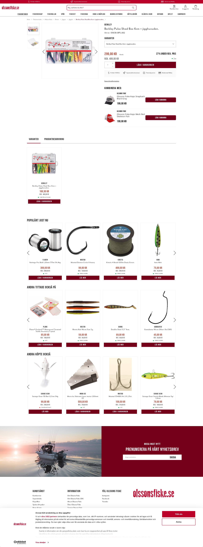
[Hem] (10, 7)
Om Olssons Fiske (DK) (75, 499)
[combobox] (101, 7)
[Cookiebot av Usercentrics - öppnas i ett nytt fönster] (20, 542)
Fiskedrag (84, 14)
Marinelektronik (116, 14)
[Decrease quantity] (112, 66)
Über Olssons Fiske (74, 505)
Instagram (105, 496)
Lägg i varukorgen (145, 64)
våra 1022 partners (49, 516)
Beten (57, 19)
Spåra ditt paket (38, 505)
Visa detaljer (40, 542)
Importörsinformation (111, 81)
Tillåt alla (178, 514)
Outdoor (160, 14)
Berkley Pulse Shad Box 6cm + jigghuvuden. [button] (121, 44)
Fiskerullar (51, 14)
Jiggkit (71, 19)
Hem (28, 19)
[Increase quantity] (112, 63)
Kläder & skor (147, 14)
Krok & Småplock (99, 14)
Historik (121, 54)
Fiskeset (72, 14)
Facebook (105, 499)
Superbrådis (37, 499)
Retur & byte (37, 508)
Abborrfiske (48, 19)
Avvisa (178, 522)
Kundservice (37, 496)
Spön (62, 14)
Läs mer (83, 278)
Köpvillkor (36, 502)
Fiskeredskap (38, 14)
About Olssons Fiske (74, 502)
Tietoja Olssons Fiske (74, 508)
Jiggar (64, 19)
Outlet (170, 14)
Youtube (105, 502)
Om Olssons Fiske (73, 496)
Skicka (173, 457)
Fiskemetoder (23, 14)
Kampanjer (181, 14)
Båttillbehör (132, 14)
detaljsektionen (115, 537)
